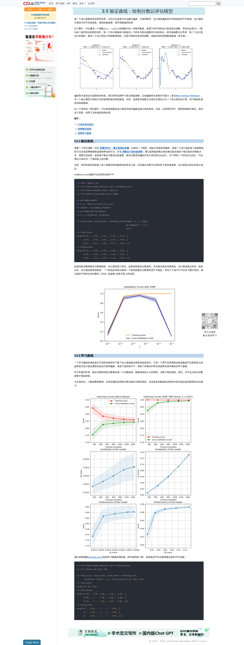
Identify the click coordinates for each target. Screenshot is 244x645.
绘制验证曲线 (84, 129)
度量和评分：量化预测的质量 (114, 148)
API (68, 3)
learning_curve (95, 557)
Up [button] (40, 9)
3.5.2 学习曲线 (31, 29)
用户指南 (60, 3)
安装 (51, 3)
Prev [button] (30, 9)
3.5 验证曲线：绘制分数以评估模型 (39, 22)
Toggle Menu (32, 642)
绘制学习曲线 (84, 133)
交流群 (91, 3)
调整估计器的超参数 (132, 151)
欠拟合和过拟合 (86, 124)
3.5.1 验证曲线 (30, 26)
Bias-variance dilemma (187, 95)
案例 (75, 3)
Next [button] (50, 9)
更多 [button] (81, 3)
